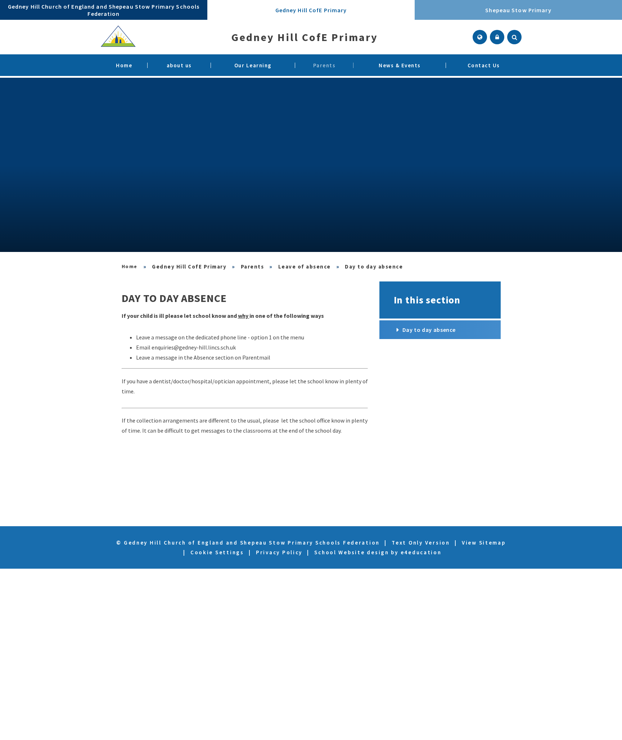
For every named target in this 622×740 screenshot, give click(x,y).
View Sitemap (484, 542)
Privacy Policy (279, 552)
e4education (421, 552)
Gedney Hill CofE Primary (189, 266)
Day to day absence (374, 266)
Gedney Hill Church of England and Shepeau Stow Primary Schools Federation (130, 266)
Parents (252, 266)
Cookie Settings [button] (217, 552)
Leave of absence (304, 266)
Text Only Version (421, 542)
